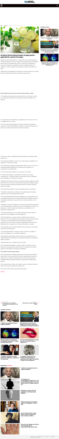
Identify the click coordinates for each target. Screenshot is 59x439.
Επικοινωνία (32, 436)
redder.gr (3, 271)
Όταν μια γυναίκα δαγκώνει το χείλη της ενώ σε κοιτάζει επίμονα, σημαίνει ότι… (29, 341)
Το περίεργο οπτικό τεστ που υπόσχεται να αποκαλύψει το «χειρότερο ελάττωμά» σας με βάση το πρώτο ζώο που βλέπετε (29, 358)
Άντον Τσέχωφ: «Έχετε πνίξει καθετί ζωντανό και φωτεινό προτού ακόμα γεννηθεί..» (28, 414)
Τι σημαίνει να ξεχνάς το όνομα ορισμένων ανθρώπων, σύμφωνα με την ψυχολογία (10, 358)
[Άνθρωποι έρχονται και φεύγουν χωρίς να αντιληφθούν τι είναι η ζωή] (10, 406)
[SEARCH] (57, 5)
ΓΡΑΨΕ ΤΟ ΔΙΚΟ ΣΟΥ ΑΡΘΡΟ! (35, 437)
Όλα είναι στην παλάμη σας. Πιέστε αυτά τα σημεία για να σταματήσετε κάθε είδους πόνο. (30, 426)
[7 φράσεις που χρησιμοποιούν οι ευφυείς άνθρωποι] (10, 316)
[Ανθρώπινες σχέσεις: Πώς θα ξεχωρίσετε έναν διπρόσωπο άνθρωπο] (10, 395)
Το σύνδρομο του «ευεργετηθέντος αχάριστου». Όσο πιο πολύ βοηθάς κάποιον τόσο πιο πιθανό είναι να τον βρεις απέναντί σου (30, 382)
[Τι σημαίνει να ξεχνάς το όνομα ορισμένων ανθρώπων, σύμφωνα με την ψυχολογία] (10, 350)
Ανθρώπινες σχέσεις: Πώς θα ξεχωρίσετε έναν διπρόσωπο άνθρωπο (28, 392)
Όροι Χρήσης (46, 436)
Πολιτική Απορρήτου (39, 436)
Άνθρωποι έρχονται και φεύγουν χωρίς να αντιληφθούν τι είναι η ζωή (29, 403)
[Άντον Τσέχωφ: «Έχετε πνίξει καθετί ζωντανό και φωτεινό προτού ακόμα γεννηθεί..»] (10, 418)
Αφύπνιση (9, 365)
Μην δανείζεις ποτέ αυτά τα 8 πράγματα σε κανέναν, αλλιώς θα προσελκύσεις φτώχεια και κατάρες (29, 324)
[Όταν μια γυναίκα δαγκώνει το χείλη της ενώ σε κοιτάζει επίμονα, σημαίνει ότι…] (29, 333)
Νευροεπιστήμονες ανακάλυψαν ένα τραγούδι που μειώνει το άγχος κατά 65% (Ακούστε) (10, 341)
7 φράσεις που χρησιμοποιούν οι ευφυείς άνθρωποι (9, 323)
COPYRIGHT (52, 436)
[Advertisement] (29, 16)
